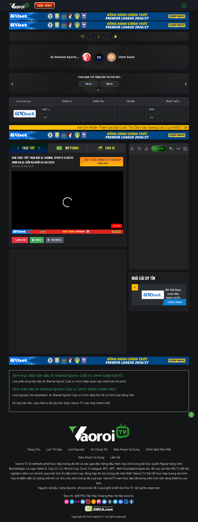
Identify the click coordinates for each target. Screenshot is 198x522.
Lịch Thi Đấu (54, 449)
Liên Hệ (115, 457)
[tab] (28, 148)
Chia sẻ (110, 148)
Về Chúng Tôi (98, 449)
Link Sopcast (76, 449)
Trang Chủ (33, 449)
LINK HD (21, 239)
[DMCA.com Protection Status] (99, 508)
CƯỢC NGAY (174, 302)
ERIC (39, 239)
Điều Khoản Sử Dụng (126, 449)
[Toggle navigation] (184, 6)
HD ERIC (56, 239)
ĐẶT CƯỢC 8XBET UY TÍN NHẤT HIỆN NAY (103, 162)
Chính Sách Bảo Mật (158, 449)
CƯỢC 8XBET (44, 5)
